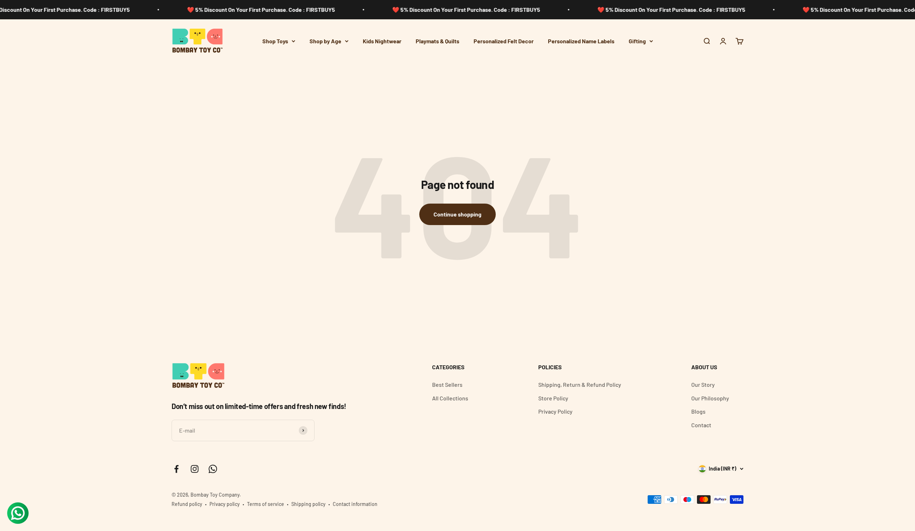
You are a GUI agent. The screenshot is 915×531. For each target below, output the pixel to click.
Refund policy (187, 504)
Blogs (698, 411)
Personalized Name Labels (581, 41)
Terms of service (265, 504)
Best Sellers (447, 384)
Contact (701, 425)
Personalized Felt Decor (504, 41)
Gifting (637, 41)
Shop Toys (275, 41)
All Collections (450, 398)
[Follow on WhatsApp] (213, 469)
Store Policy (553, 398)
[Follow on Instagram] (194, 469)
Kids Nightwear (382, 41)
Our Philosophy (710, 398)
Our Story (703, 384)
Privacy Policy (555, 411)
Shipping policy (308, 504)
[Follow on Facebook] (176, 469)
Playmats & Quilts (437, 41)
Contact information (355, 504)
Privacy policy (224, 504)
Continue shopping (457, 214)
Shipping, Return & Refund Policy (579, 384)
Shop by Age (325, 41)
